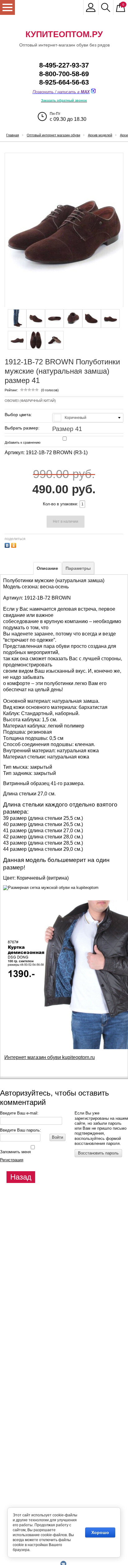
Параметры (78, 568)
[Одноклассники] (14, 544)
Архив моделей (100, 135)
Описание (47, 568)
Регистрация (11, 1160)
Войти (57, 1137)
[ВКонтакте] (8, 544)
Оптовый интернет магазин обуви (53, 135)
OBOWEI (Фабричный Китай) (30, 400)
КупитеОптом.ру (64, 34)
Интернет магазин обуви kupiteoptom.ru (49, 1057)
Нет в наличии (65, 521)
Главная (12, 135)
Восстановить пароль (98, 1153)
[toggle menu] (7, 7)
